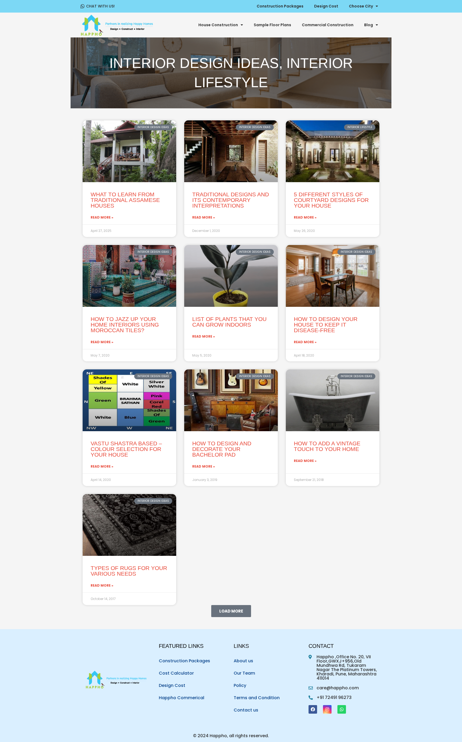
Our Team (244, 673)
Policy (240, 685)
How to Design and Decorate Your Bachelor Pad (221, 449)
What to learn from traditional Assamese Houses (125, 200)
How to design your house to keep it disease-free (325, 324)
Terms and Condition (257, 698)
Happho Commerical (181, 698)
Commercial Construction (327, 25)
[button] (231, 611)
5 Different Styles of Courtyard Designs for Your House (331, 200)
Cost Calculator (176, 673)
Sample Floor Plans (272, 25)
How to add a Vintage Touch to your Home (327, 446)
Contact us (246, 710)
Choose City (361, 6)
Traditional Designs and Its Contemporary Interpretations (230, 200)
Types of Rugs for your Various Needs (129, 571)
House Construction (218, 25)
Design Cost (326, 6)
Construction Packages (280, 6)
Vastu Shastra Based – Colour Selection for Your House (126, 449)
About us (243, 661)
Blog (368, 25)
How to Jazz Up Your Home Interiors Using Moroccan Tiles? (125, 324)
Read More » (102, 217)
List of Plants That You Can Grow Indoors (229, 322)
